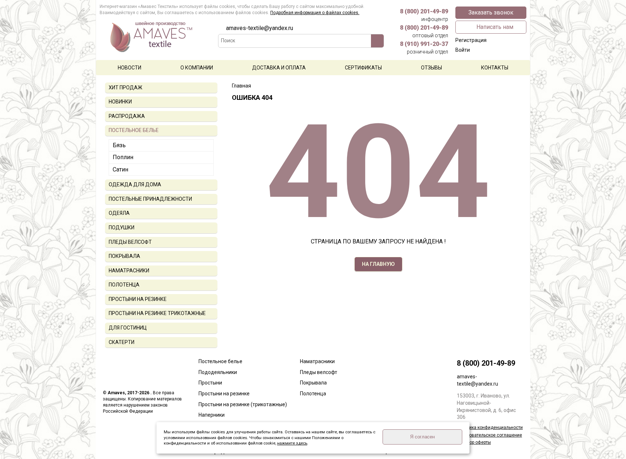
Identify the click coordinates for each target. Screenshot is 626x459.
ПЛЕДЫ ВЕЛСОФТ (130, 242)
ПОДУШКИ (121, 227)
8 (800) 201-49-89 (424, 15)
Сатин (120, 169)
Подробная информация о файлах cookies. (314, 12)
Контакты (494, 68)
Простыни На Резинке (138, 299)
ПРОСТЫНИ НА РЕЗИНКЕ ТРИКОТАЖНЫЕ (157, 313)
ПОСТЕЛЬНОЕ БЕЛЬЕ (134, 130)
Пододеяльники (218, 372)
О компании (196, 68)
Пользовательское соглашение (489, 435)
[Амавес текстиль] (155, 41)
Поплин (123, 157)
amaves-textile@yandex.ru (259, 28)
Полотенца (313, 393)
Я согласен (422, 436)
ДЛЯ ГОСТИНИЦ (128, 328)
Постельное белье (220, 361)
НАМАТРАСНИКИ (129, 270)
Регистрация (471, 40)
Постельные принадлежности (150, 199)
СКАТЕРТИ (121, 342)
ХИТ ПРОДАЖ (125, 87)
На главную (378, 264)
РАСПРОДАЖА (127, 116)
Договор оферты (474, 442)
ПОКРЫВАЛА (124, 256)
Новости (129, 68)
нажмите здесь (292, 443)
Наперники (212, 415)
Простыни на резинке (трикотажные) (243, 404)
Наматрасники (317, 361)
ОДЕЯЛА (119, 213)
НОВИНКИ (120, 102)
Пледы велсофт (318, 372)
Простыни (210, 383)
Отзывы (431, 68)
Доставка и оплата (279, 68)
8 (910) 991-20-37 (424, 47)
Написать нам (494, 27)
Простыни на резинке (224, 393)
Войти (462, 50)
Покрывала (313, 383)
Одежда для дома (135, 184)
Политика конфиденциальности (490, 427)
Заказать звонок (490, 12)
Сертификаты (363, 68)
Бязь (119, 145)
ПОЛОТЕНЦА (124, 285)
